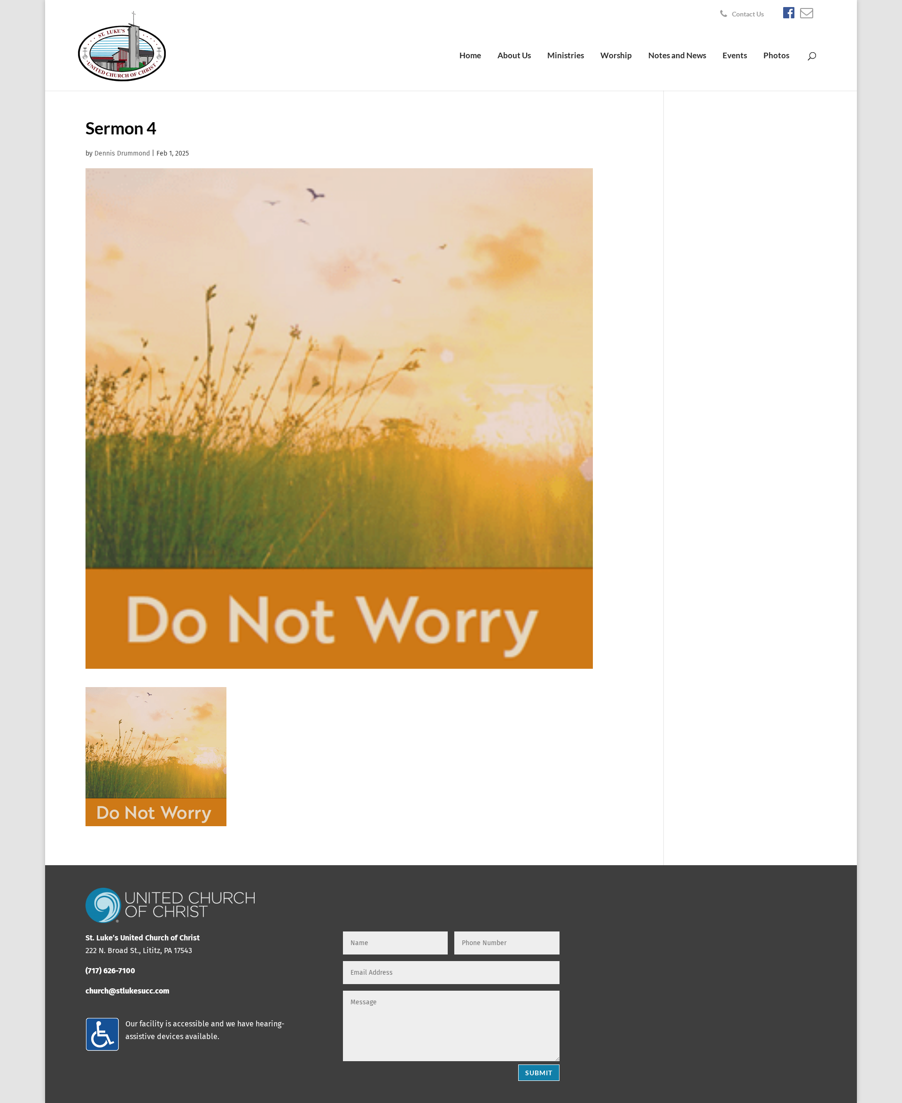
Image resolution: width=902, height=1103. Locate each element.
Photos (776, 56)
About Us (514, 56)
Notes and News (677, 56)
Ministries (565, 56)
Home (470, 56)
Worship (616, 56)
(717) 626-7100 (110, 970)
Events (735, 56)
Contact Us (748, 14)
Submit (538, 1073)
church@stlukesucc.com (127, 990)
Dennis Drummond (122, 153)
